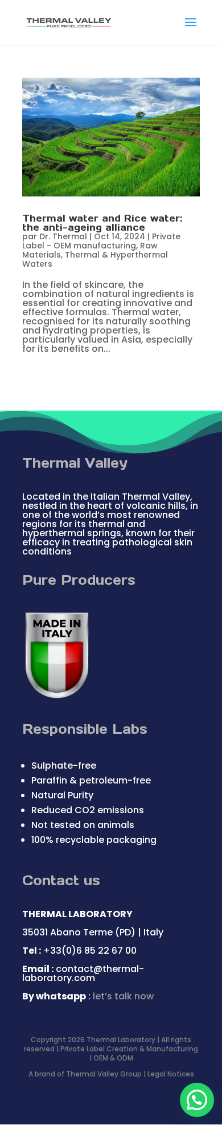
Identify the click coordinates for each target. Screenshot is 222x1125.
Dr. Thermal (63, 236)
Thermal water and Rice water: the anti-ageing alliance (102, 222)
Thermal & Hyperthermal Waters (95, 259)
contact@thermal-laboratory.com (83, 973)
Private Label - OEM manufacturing (101, 241)
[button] (197, 1100)
